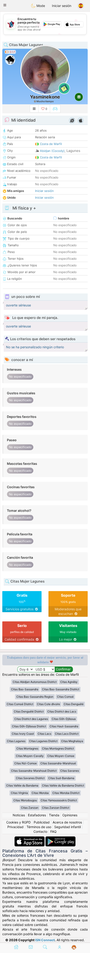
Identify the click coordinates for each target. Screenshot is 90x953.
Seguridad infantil (67, 827)
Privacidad (15, 827)
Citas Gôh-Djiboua (64, 719)
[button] (5, 5)
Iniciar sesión (61, 6)
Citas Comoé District (20, 704)
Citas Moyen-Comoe (60, 756)
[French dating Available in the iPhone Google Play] (60, 839)
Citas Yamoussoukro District (59, 800)
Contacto (40, 831)
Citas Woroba (40, 793)
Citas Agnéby (69, 682)
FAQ (53, 831)
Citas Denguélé (74, 704)
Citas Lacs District (66, 733)
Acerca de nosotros (67, 822)
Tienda (54, 815)
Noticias (19, 815)
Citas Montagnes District (58, 748)
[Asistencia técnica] (74, 947)
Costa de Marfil (51, 144)
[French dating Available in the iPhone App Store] (30, 839)
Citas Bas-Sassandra (24, 689)
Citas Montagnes (27, 748)
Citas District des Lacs (61, 711)
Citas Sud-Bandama (61, 778)
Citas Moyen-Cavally (30, 756)
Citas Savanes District (30, 778)
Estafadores (37, 815)
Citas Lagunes (16, 741)
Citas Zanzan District (55, 807)
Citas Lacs (44, 733)
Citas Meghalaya (72, 741)
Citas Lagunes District (43, 741)
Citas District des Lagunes (31, 719)
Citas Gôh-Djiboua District (29, 726)
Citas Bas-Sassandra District (60, 689)
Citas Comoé (65, 696)
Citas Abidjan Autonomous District (35, 682)
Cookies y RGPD (18, 822)
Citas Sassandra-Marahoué (58, 763)
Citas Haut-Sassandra (64, 726)
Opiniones (69, 815)
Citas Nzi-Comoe (25, 763)
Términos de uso (39, 827)
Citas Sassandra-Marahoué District (34, 770)
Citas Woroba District (65, 793)
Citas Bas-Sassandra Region (34, 696)
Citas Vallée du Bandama (22, 785)
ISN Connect (45, 940)
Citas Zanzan (29, 807)
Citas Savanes (69, 770)
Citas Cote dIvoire (48, 704)
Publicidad (42, 822)
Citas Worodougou (25, 800)
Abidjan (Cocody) (52, 151)
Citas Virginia (19, 793)
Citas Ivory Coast (23, 733)
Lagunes (73, 150)
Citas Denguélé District (29, 711)
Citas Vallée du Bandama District (63, 785)
